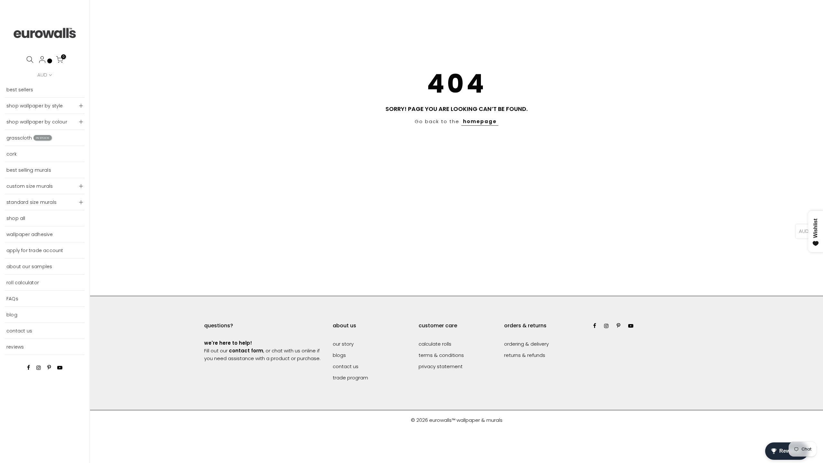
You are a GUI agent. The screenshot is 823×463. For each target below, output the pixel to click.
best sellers (19, 89)
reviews (15, 347)
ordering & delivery (526, 343)
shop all (15, 218)
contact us (19, 331)
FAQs (12, 298)
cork (11, 154)
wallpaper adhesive (29, 234)
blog (11, 315)
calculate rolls (435, 343)
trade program (350, 377)
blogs (339, 355)
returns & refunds (524, 355)
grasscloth (28, 138)
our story (343, 343)
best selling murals (28, 170)
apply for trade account (34, 250)
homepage (480, 121)
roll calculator (22, 282)
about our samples (29, 266)
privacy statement (441, 366)
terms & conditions (441, 355)
